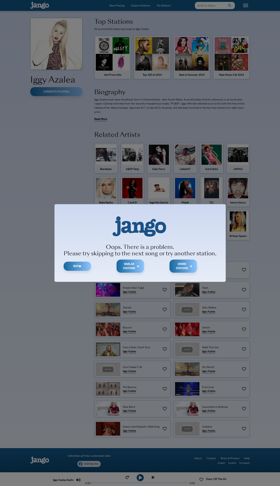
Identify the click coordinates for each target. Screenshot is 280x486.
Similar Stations (129, 266)
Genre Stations (182, 266)
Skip (76, 266)
